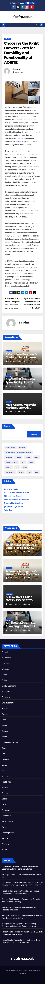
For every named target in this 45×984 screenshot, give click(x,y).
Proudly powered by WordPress (15, 970)
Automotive (6, 658)
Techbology (6, 810)
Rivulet (5, 788)
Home (19, 979)
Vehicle (5, 838)
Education (6, 697)
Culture (7, 38)
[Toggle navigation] (20, 25)
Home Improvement (10, 742)
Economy (6, 692)
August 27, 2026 (15, 552)
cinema (18, 457)
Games (5, 731)
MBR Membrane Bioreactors (16, 500)
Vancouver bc (10, 472)
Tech (16, 467)
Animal (5, 652)
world (36, 472)
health (36, 457)
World (4, 850)
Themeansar (22, 973)
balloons (22, 447)
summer (8, 467)
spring (31, 462)
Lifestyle (5, 759)
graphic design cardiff (13, 507)
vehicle (21, 472)
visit (29, 472)
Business (9, 457)
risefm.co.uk (22, 17)
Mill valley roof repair (13, 496)
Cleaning (5, 669)
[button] (37, 25)
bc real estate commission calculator (18, 452)
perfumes (6, 776)
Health (4, 737)
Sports (4, 799)
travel (24, 467)
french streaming (11, 489)
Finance (5, 714)
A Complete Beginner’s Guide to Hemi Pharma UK (21, 357)
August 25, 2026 (15, 604)
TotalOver (8, 510)
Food (8, 541)
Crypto (4, 675)
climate (27, 457)
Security (5, 793)
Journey (5, 748)
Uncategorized (8, 833)
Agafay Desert (10, 447)
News (4, 771)
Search (7, 426)
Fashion (5, 708)
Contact (25, 979)
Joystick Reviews (11, 462)
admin (17, 69)
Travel (4, 827)
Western (5, 844)
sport (23, 462)
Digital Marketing (9, 686)
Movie (4, 765)
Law (3, 754)
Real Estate (7, 782)
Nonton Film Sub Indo (13, 503)
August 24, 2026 (15, 630)
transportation (7, 821)
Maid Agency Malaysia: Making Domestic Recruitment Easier (21, 407)
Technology (6, 816)
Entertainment (8, 703)
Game (4, 725)
